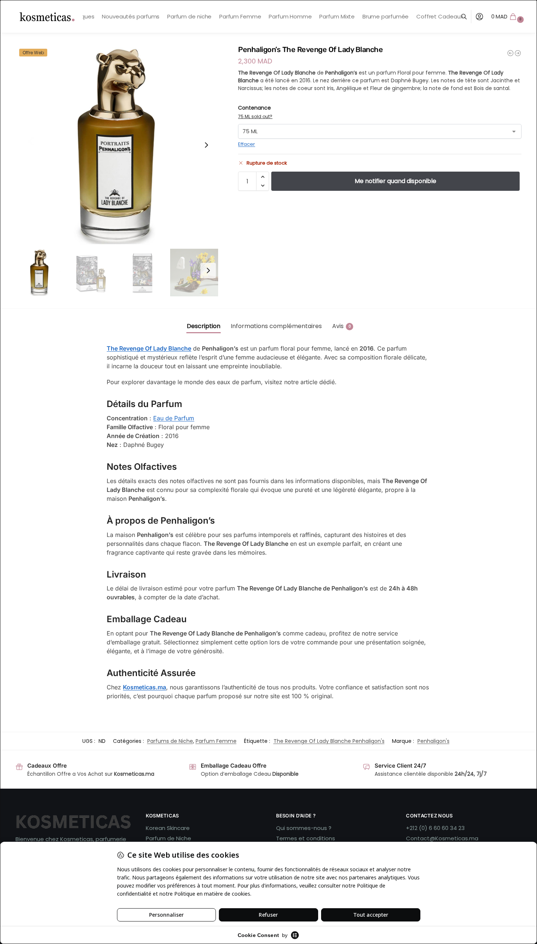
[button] (508, 17)
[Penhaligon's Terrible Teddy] (510, 53)
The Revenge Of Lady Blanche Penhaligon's (329, 741)
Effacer (246, 144)
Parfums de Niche (170, 741)
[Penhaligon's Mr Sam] (517, 53)
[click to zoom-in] (117, 145)
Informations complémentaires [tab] (276, 326)
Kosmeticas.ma (144, 687)
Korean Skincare (168, 828)
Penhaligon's (433, 741)
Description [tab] (203, 326)
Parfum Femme (216, 741)
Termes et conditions (305, 838)
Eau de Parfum (173, 418)
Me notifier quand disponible (395, 181)
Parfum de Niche (168, 838)
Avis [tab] (341, 326)
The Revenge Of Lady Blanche (149, 348)
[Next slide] (206, 145)
